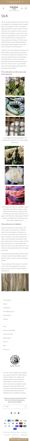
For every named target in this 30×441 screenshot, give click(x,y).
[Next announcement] (27, 2)
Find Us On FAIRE (8, 334)
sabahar (8, 432)
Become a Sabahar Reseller (18, 439)
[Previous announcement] (3, 2)
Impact (5, 304)
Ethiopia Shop (7, 338)
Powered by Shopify (15, 432)
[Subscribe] (25, 407)
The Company (7, 300)
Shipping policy (24, 435)
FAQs (4, 327)
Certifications (6, 308)
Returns (5, 342)
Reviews (5, 319)
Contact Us (6, 350)
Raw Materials (7, 315)
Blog (4, 346)
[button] (3, 8)
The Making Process (8, 312)
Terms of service (15, 435)
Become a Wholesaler (9, 330)
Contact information (15, 437)
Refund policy (24, 432)
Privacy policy (7, 435)
